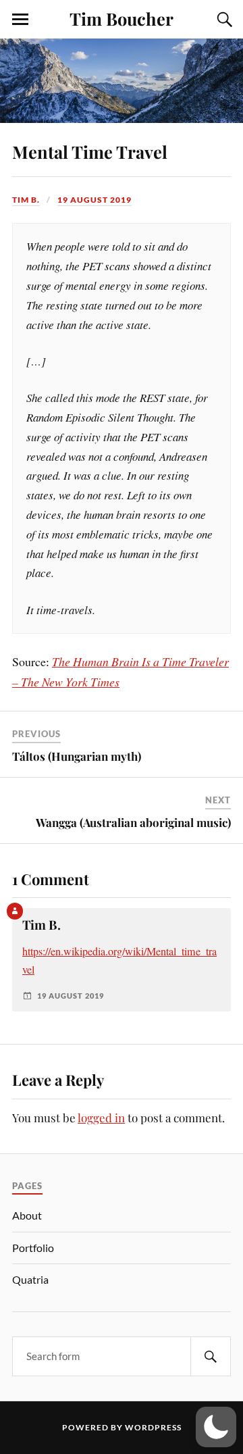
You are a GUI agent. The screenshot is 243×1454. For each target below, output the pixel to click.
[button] (216, 1427)
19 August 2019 (94, 200)
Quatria (30, 1279)
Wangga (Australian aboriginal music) (133, 822)
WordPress (153, 1427)
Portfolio (33, 1247)
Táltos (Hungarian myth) (76, 756)
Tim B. (26, 200)
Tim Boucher (121, 18)
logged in (101, 1117)
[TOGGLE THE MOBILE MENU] (20, 19)
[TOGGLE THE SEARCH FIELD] (223, 19)
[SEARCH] (210, 1356)
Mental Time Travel (89, 151)
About (27, 1215)
